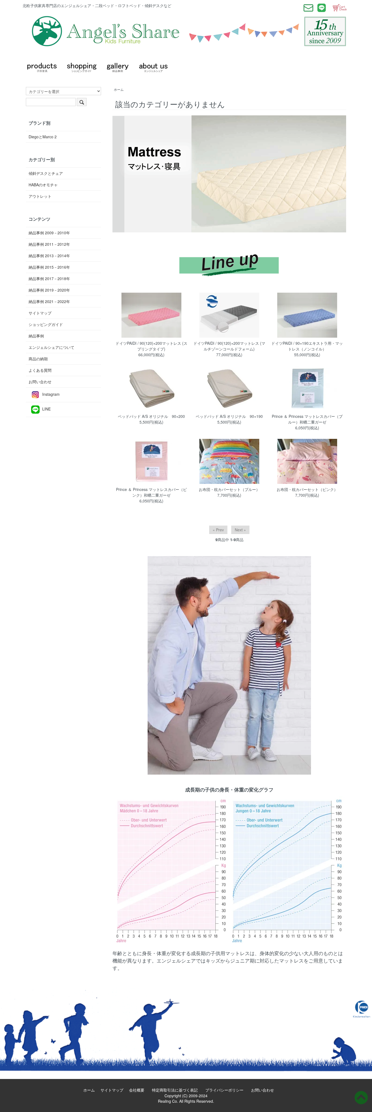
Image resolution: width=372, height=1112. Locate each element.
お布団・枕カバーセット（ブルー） (229, 489)
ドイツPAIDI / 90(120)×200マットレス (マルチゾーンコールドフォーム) (229, 346)
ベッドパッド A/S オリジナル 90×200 (151, 416)
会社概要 (138, 1090)
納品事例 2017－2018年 (49, 278)
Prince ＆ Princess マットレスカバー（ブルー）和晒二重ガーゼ (307, 419)
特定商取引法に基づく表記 (177, 1090)
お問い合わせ (40, 381)
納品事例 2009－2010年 (49, 232)
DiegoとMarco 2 (43, 136)
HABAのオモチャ (43, 184)
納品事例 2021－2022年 (49, 301)
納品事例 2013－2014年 (49, 255)
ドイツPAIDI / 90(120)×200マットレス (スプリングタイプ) (151, 346)
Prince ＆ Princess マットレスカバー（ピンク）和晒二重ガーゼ (151, 492)
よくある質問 (40, 370)
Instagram (51, 394)
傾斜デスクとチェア (46, 173)
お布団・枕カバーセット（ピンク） (307, 489)
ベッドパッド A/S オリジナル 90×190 (229, 416)
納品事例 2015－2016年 (49, 267)
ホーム (119, 89)
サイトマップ (40, 313)
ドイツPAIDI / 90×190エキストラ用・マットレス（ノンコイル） (307, 346)
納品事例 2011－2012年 (49, 244)
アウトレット (40, 196)
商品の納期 (38, 358)
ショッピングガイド (46, 324)
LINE (46, 409)
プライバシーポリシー (226, 1090)
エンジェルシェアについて (51, 347)
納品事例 (36, 335)
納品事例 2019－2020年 (49, 290)
